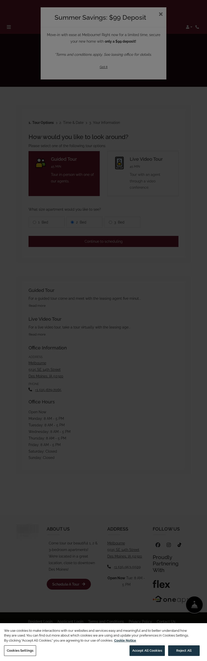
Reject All (184, 650)
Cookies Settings (20, 650)
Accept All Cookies (147, 650)
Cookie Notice (125, 640)
